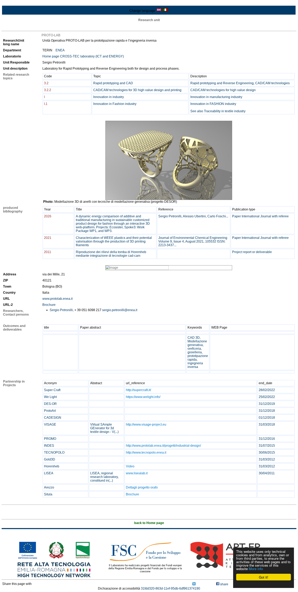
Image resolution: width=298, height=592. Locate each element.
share (223, 584)
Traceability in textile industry (224, 111)
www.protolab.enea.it (57, 298)
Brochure (49, 304)
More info (256, 568)
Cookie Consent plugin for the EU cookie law (263, 584)
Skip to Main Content (17, 3)
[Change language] (162, 10)
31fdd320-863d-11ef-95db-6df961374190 (170, 588)
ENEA (60, 50)
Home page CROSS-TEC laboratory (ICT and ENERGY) (83, 56)
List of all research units (18, 27)
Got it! (263, 577)
